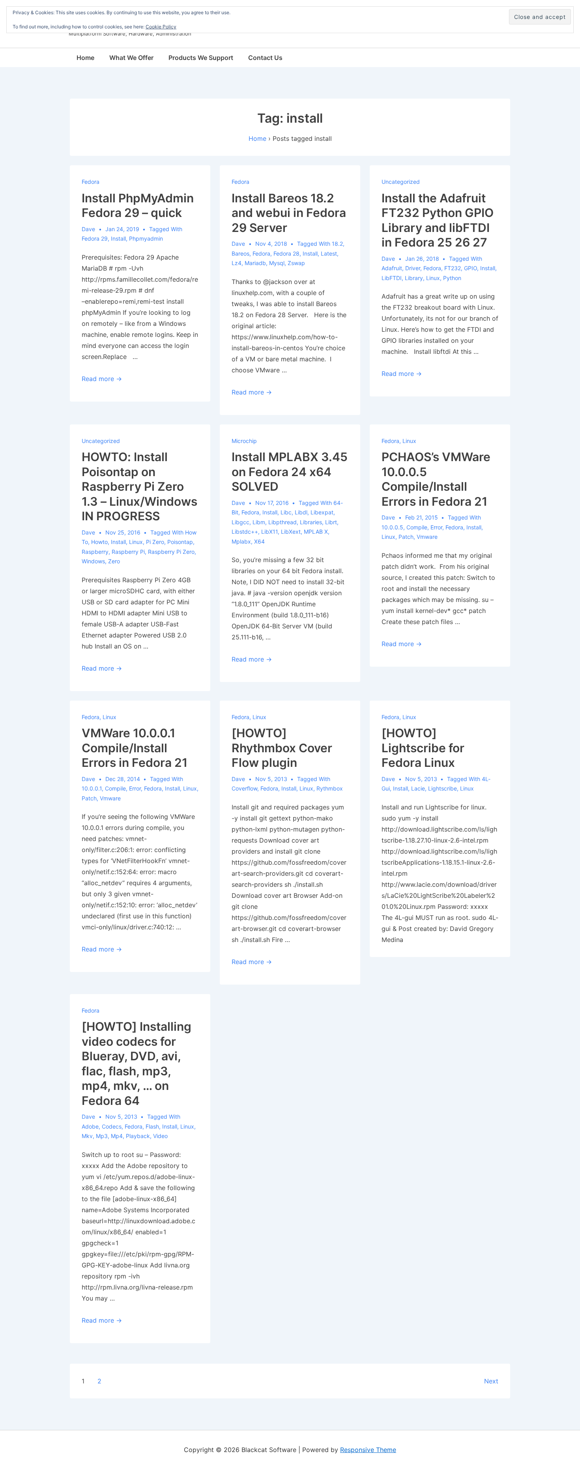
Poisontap (180, 541)
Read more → (102, 379)
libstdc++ (245, 531)
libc (286, 512)
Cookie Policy (161, 27)
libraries (311, 522)
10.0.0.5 (392, 527)
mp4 (117, 1136)
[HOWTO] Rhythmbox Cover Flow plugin (282, 748)
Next (491, 1381)
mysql (276, 263)
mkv (87, 1136)
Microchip (244, 440)
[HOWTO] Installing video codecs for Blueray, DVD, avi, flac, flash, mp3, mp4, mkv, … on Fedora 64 (136, 1063)
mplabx (241, 541)
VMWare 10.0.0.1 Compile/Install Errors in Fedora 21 (134, 748)
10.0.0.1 (92, 788)
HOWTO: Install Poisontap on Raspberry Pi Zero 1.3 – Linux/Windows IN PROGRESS (139, 486)
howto (99, 541)
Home (85, 58)
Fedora (90, 181)
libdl (301, 512)
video (160, 1136)
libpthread (282, 522)
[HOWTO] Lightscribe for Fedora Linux (423, 748)
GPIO (470, 268)
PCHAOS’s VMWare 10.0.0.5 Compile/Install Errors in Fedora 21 (436, 479)
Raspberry (95, 551)
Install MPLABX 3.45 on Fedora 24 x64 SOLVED (290, 471)
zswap (296, 263)
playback (138, 1136)
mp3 (102, 1136)
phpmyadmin (146, 238)
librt (331, 522)
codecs (112, 1126)
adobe (90, 1126)
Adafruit (392, 268)
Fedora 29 (95, 238)
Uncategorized (401, 181)
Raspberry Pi (128, 551)
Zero (114, 561)
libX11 (269, 531)
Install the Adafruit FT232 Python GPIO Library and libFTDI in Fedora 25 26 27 (438, 220)
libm (259, 522)
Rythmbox (329, 788)
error (436, 527)
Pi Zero (155, 541)
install (118, 238)
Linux (433, 278)
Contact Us (265, 58)
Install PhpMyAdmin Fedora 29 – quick (138, 205)
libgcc (240, 522)
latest (329, 253)
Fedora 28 (286, 253)
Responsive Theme (368, 1450)
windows (93, 561)
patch (406, 536)
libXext (291, 531)
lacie (418, 788)
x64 (259, 541)
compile (416, 527)
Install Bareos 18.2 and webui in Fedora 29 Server (289, 213)
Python (452, 278)
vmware (427, 536)
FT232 (452, 268)
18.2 (337, 243)
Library (414, 278)
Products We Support (200, 58)
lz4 (236, 263)
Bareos (240, 253)
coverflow (244, 788)
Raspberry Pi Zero (171, 551)
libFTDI (392, 278)
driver (412, 268)
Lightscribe (442, 788)
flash (152, 1126)
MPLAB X (316, 531)
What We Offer (131, 58)
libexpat (322, 512)
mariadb (255, 263)
